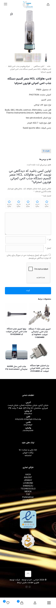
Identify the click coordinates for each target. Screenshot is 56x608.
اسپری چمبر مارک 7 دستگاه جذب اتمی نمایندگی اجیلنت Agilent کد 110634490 (39, 333)
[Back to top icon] (28, 574)
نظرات (46, 151)
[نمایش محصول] (32, 311)
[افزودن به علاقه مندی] (32, 315)
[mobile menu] (5, 4)
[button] (11, 14)
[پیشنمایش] (32, 319)
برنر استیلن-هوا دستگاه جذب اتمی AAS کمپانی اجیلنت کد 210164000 (39, 368)
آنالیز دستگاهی (39, 66)
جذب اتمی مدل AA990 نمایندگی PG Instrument (16, 368)
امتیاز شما (46, 196)
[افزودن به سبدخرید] (32, 306)
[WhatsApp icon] (30, 587)
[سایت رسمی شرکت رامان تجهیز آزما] (28, 4)
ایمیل (48, 248)
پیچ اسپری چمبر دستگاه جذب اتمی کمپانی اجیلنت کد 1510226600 (16, 331)
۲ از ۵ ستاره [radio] (37, 205)
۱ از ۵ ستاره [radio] (47, 205)
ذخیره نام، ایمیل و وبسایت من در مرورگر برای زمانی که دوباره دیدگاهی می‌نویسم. (29, 257)
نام (49, 239)
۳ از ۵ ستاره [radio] (28, 205)
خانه (48, 66)
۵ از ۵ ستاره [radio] (9, 205)
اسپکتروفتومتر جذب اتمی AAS (19, 66)
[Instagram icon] (26, 587)
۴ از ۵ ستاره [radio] (19, 205)
